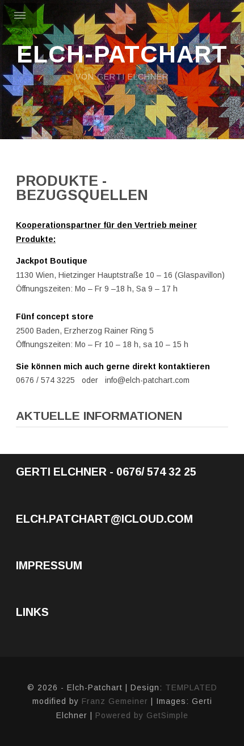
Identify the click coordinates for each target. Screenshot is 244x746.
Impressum (49, 565)
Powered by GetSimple (141, 715)
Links (32, 612)
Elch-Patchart (122, 55)
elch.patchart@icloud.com (104, 518)
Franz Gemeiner (115, 701)
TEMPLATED (191, 687)
